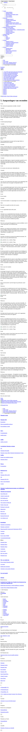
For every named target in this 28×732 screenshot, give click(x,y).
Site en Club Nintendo (5, 481)
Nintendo (2, 663)
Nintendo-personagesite (6, 491)
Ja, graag (8, 635)
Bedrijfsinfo (3, 522)
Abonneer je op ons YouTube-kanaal (8, 700)
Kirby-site (3, 511)
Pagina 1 (5, 89)
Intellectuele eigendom (5, 566)
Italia (4, 604)
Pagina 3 (5, 91)
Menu (2, 69)
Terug (2, 398)
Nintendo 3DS (4, 419)
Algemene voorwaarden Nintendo (8, 568)
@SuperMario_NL (4, 691)
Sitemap (2, 577)
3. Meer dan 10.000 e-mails (8, 78)
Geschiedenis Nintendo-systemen (8, 446)
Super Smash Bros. (4, 674)
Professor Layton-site (5, 507)
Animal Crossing (4, 676)
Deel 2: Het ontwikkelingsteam (9, 63)
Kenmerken (3, 422)
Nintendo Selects (4, 459)
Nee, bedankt (3, 635)
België (4, 599)
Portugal (5, 609)
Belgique (5, 600)
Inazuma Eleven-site (5, 515)
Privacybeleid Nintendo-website (7, 562)
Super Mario (3, 678)
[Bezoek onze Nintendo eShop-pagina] (9, 402)
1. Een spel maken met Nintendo (10, 76)
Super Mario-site (4, 493)
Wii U (2, 430)
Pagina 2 (5, 90)
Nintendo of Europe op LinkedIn (7, 727)
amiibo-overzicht (4, 441)
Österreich (5, 607)
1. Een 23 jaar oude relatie (8, 83)
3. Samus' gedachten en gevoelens (10, 74)
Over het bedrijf (4, 573)
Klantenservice (4, 470)
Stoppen (2, 626)
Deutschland (5, 601)
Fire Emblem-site (4, 498)
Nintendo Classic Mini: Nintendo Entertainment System (12, 452)
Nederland (5, 606)
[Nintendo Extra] (4, 405)
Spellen (2, 455)
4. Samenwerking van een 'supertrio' (10, 75)
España (4, 602)
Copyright (3, 564)
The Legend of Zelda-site (6, 502)
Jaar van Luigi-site (4, 500)
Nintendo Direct (4, 544)
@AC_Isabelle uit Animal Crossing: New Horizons (11, 694)
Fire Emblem (3, 669)
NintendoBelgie (4, 709)
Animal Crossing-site (5, 496)
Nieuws (2, 463)
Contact (2, 483)
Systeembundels (4, 433)
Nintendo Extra (4, 555)
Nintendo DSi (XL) (5, 479)
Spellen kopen (3, 435)
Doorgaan (6, 626)
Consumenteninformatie (5, 537)
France (4, 603)
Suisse (4, 611)
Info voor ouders (4, 553)
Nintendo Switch (4, 415)
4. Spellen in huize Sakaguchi (9, 85)
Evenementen (3, 466)
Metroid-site (3, 509)
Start (4, 60)
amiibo (2, 439)
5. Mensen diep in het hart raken (9, 88)
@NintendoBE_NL (5, 687)
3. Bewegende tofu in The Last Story (10, 87)
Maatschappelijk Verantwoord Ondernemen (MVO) (11, 529)
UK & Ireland (6, 614)
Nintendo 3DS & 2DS (5, 475)
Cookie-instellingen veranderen (17, 585)
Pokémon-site (3, 513)
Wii (1, 448)
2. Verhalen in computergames (9, 84)
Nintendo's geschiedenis (5, 524)
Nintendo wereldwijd (5, 526)
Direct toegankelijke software (7, 424)
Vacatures (2, 531)
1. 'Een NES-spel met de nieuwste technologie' (12, 71)
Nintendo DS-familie (5, 450)
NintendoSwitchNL (5, 712)
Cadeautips (3, 549)
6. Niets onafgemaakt (7, 82)
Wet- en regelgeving (5, 560)
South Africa (5, 615)
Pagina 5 (5, 94)
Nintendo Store (4, 542)
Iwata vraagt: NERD (5, 535)
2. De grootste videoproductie (9, 77)
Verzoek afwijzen (4, 655)
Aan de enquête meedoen (13, 655)
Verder (2, 399)
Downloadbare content (5, 426)
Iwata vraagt (5, 61)
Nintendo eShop (4, 546)
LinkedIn (2, 533)
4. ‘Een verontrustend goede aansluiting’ (11, 80)
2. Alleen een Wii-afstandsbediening (10, 73)
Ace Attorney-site (4, 518)
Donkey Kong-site (4, 504)
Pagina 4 (5, 92)
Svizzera (5, 612)
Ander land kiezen (6, 585)
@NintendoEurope (4, 689)
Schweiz (5, 610)
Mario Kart (3, 680)
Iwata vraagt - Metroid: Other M (9, 62)
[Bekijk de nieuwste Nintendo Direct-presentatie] (11, 401)
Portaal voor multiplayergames (7, 457)
